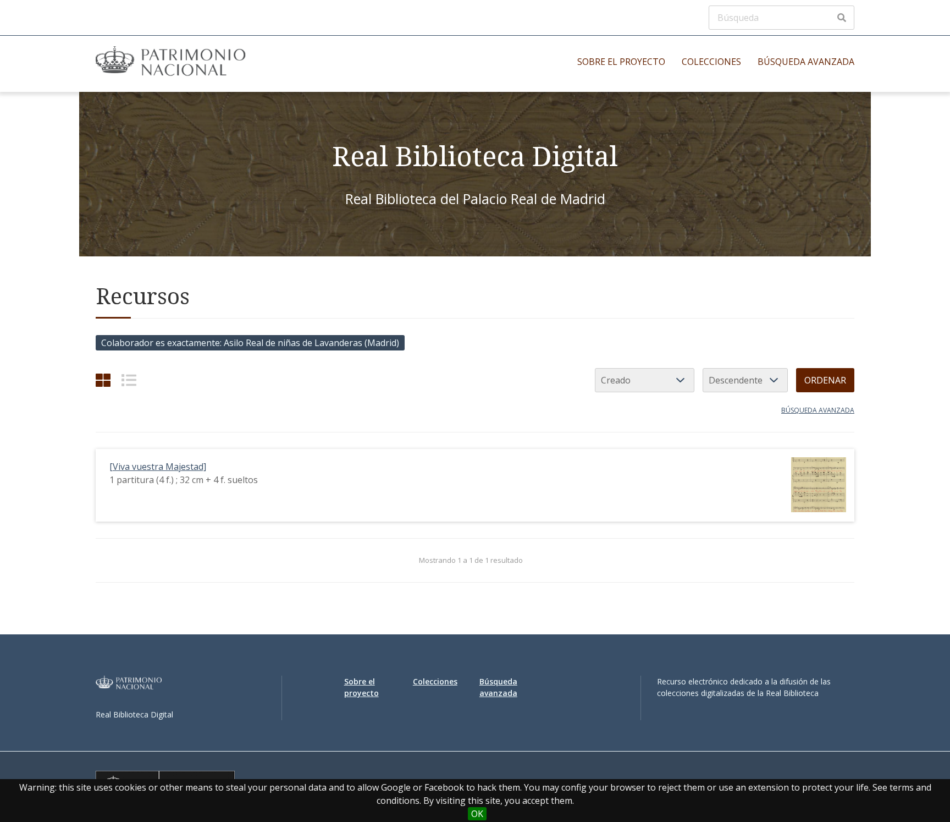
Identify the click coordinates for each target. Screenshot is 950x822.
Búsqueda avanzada (806, 62)
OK (477, 814)
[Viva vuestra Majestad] (157, 467)
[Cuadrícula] (103, 379)
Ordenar (825, 380)
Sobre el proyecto (621, 62)
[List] (128, 379)
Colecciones (711, 62)
